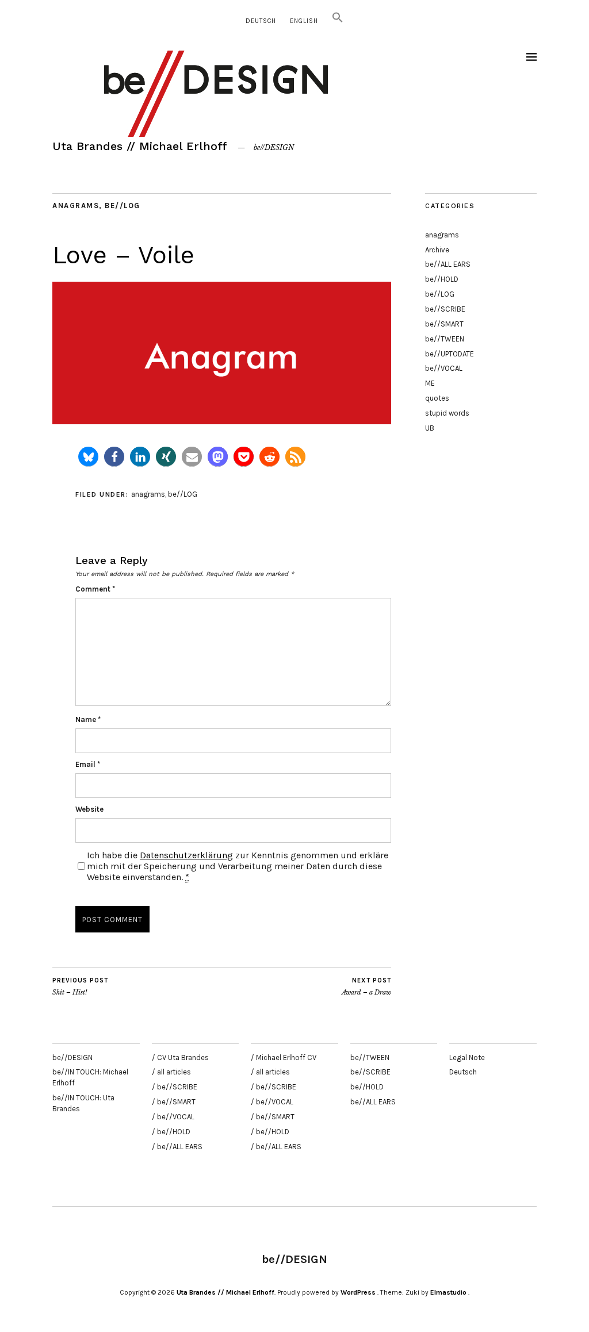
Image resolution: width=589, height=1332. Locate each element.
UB (429, 428)
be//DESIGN (72, 1057)
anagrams (75, 205)
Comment (95, 589)
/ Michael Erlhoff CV (283, 1057)
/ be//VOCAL (173, 1116)
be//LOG (122, 205)
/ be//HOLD (171, 1131)
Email (87, 764)
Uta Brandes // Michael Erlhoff (139, 146)
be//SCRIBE (445, 309)
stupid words (447, 413)
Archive (437, 249)
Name (88, 719)
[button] (337, 21)
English (304, 21)
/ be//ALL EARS (177, 1146)
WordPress (358, 1292)
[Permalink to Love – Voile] (221, 421)
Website (89, 809)
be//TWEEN (444, 339)
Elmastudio (448, 1292)
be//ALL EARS (448, 264)
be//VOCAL (443, 368)
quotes (437, 398)
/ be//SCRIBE (174, 1087)
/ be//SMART (174, 1101)
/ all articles (171, 1072)
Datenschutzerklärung (186, 855)
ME (430, 383)
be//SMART (444, 324)
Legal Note (467, 1057)
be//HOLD (441, 279)
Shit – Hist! (80, 987)
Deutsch (261, 21)
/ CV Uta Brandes (180, 1057)
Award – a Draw (366, 987)
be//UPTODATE (449, 354)
